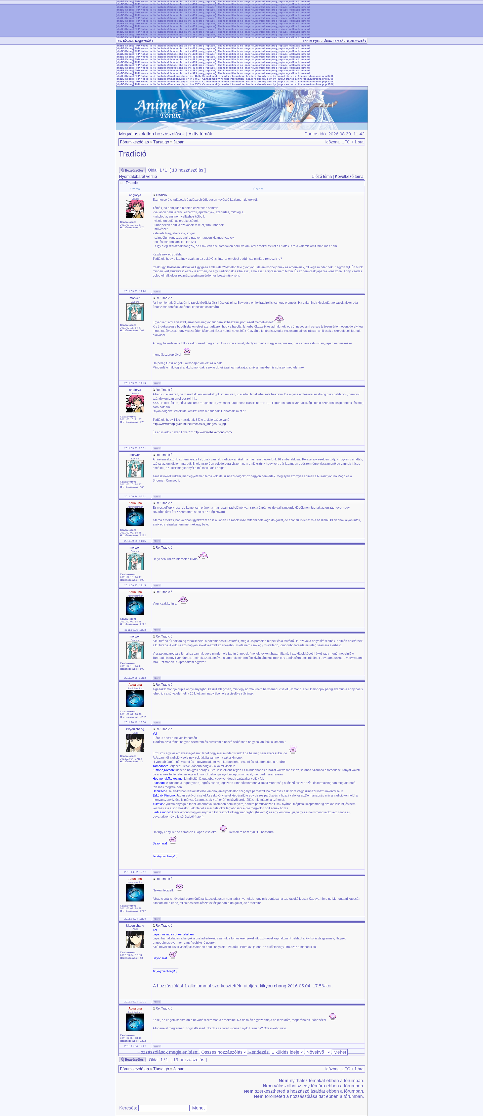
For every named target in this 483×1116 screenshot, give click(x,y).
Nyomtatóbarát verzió (138, 176)
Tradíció (132, 153)
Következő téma (349, 176)
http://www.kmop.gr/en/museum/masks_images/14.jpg (189, 424)
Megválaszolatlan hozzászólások (152, 133)
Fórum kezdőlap (134, 142)
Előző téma (322, 176)
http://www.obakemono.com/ (213, 432)
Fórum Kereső (333, 41)
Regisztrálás (144, 41)
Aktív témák (200, 133)
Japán (178, 142)
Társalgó (161, 142)
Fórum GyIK (311, 41)
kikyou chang (273, 985)
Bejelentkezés (356, 41)
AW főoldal (125, 41)
